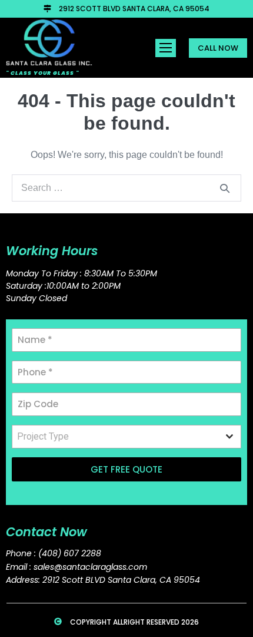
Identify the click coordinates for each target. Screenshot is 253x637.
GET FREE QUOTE (126, 469)
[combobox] (126, 436)
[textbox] (115, 436)
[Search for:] (126, 188)
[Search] (224, 188)
